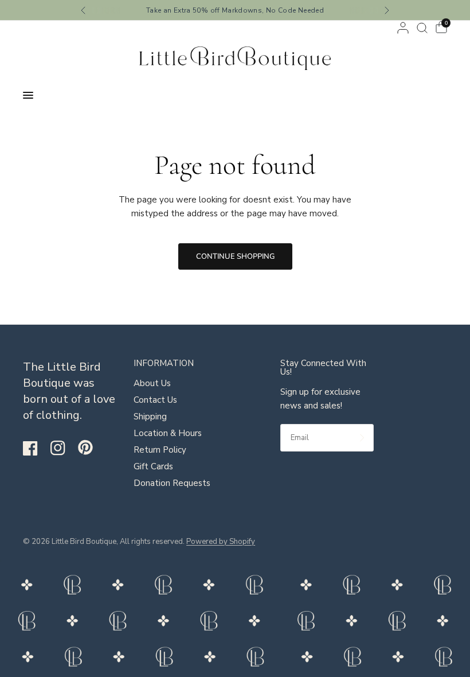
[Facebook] (35, 448)
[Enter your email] (362, 438)
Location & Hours (168, 433)
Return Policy (160, 450)
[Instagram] (63, 448)
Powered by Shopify (220, 541)
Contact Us (155, 400)
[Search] (422, 28)
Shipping (150, 416)
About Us (152, 383)
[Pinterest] (90, 447)
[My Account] (403, 28)
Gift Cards (153, 466)
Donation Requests (172, 483)
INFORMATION (164, 363)
